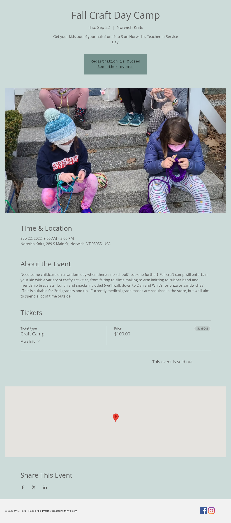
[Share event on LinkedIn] (45, 487)
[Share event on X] (34, 487)
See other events (115, 67)
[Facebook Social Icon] (203, 510)
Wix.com (72, 510)
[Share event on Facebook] (23, 487)
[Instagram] (211, 510)
